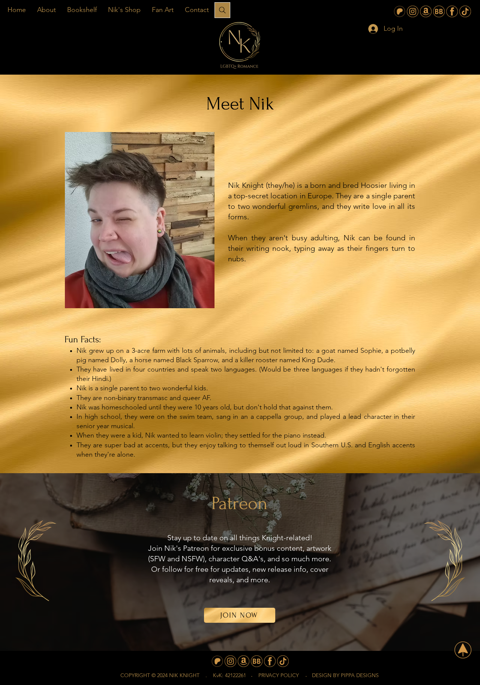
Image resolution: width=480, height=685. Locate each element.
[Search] (222, 10)
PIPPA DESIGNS (360, 675)
